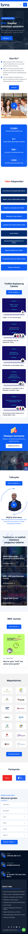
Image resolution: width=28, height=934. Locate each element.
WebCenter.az (21, 930)
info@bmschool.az (13, 865)
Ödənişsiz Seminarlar (9, 917)
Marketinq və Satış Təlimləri (10, 900)
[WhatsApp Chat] (24, 930)
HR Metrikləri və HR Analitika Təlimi (13, 365)
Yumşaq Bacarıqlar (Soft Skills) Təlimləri (14, 914)
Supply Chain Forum (10, 598)
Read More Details (8, 563)
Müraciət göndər (8, 842)
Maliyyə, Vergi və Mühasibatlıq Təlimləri (14, 894)
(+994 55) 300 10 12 (14, 856)
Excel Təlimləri (7, 905)
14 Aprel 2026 (9, 658)
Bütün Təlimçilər (13, 483)
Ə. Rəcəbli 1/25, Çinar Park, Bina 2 (16, 875)
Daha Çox (14, 87)
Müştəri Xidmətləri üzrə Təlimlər (11, 912)
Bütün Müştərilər (14, 754)
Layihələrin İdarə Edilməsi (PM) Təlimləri (14, 902)
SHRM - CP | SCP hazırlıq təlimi (12, 317)
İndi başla (6, 38)
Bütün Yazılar (13, 626)
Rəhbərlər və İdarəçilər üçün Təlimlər (13, 897)
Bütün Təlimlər (13, 292)
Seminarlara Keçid (13, 446)
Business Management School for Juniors (12, 908)
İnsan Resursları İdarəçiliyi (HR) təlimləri (14, 314)
